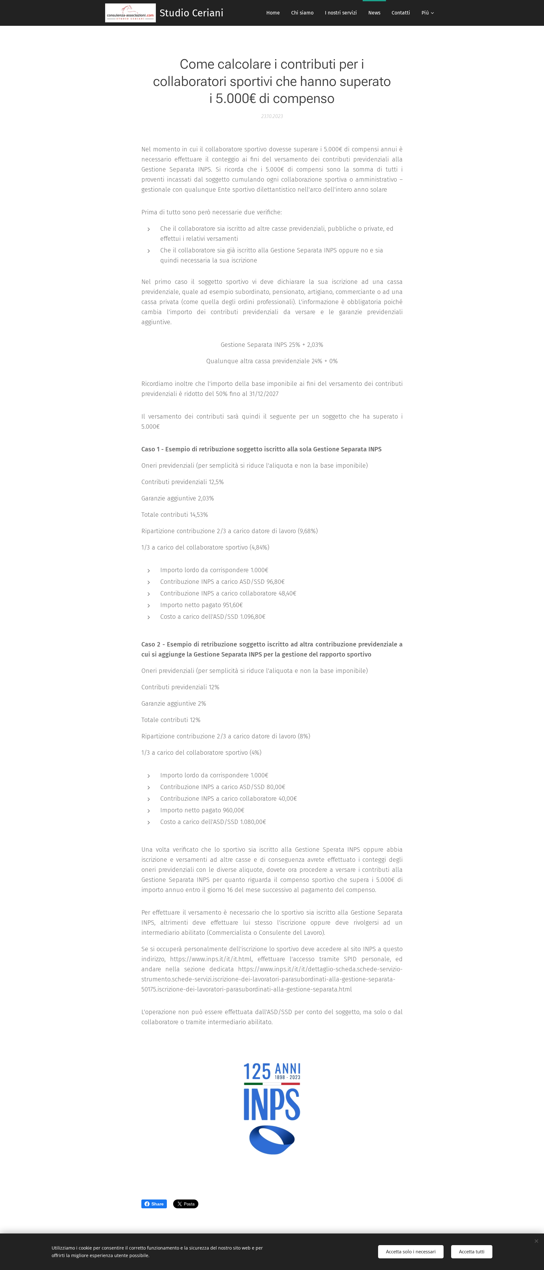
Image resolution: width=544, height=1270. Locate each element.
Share (157, 1203)
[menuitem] (273, 13)
